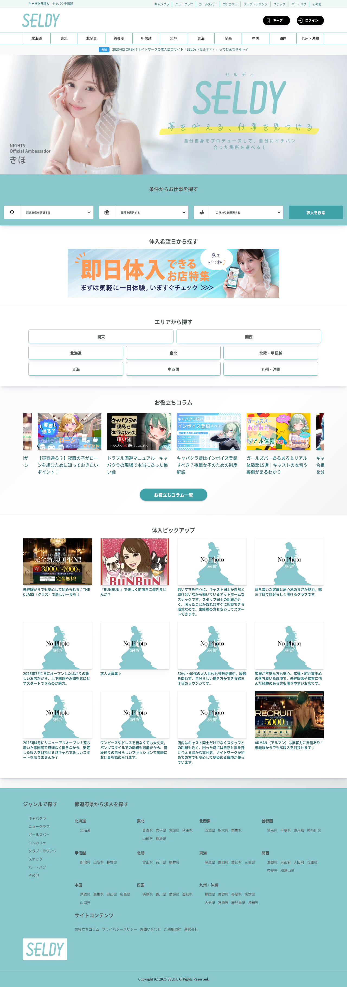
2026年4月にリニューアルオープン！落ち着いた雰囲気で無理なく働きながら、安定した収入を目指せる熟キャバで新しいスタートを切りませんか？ (56, 750)
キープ (278, 20)
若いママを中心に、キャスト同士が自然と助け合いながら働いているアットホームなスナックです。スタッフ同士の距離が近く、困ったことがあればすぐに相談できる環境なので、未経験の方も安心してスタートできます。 (211, 602)
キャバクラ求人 (38, 3)
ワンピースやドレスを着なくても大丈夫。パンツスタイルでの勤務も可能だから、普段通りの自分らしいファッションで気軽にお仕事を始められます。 (133, 750)
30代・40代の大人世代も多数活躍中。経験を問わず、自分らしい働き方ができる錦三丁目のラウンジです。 (212, 678)
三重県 (250, 862)
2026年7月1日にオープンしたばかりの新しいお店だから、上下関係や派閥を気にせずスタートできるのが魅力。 (56, 678)
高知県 (187, 894)
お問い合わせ (150, 929)
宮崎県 (223, 902)
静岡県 (223, 862)
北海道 (85, 830)
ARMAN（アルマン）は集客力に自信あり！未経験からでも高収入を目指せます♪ (289, 745)
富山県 (147, 862)
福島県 (161, 838)
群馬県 (236, 830)
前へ (38, 447)
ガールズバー (208, 4)
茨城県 (210, 830)
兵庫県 (312, 862)
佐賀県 (223, 894)
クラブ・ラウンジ (256, 4)
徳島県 (147, 894)
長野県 (112, 862)
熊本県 (250, 894)
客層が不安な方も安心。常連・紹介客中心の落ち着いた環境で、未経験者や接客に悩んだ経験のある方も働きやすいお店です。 (288, 678)
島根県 (98, 894)
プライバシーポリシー (119, 929)
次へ (309, 447)
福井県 (174, 862)
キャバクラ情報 (62, 3)
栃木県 (223, 830)
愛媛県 (174, 894)
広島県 (125, 894)
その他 (316, 4)
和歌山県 (287, 870)
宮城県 (174, 830)
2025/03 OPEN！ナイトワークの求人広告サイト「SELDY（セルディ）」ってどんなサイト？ (180, 49)
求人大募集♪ (110, 673)
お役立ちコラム (87, 929)
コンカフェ (230, 4)
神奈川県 (314, 830)
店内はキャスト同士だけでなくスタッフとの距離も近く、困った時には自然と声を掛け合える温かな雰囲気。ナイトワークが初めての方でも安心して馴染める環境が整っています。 (211, 752)
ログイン (311, 20)
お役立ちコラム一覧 (173, 494)
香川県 (161, 894)
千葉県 (285, 830)
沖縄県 (253, 902)
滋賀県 (272, 862)
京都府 (285, 862)
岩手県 (161, 830)
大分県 (210, 902)
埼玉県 (272, 830)
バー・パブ (298, 4)
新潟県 (85, 862)
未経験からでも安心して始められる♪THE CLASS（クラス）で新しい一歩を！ (56, 592)
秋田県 (187, 830)
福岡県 (210, 894)
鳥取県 (85, 894)
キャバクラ (161, 4)
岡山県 (112, 894)
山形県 (147, 838)
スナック (279, 4)
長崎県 (236, 894)
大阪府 (299, 862)
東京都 (299, 830)
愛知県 (236, 862)
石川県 (161, 862)
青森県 (147, 830)
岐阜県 (210, 862)
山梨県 (98, 862)
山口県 (85, 902)
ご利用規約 (172, 929)
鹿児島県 (238, 902)
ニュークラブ (184, 4)
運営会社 (191, 929)
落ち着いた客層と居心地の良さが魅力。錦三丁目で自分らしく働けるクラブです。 (288, 592)
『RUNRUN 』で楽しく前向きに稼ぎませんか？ (133, 592)
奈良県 (272, 870)
